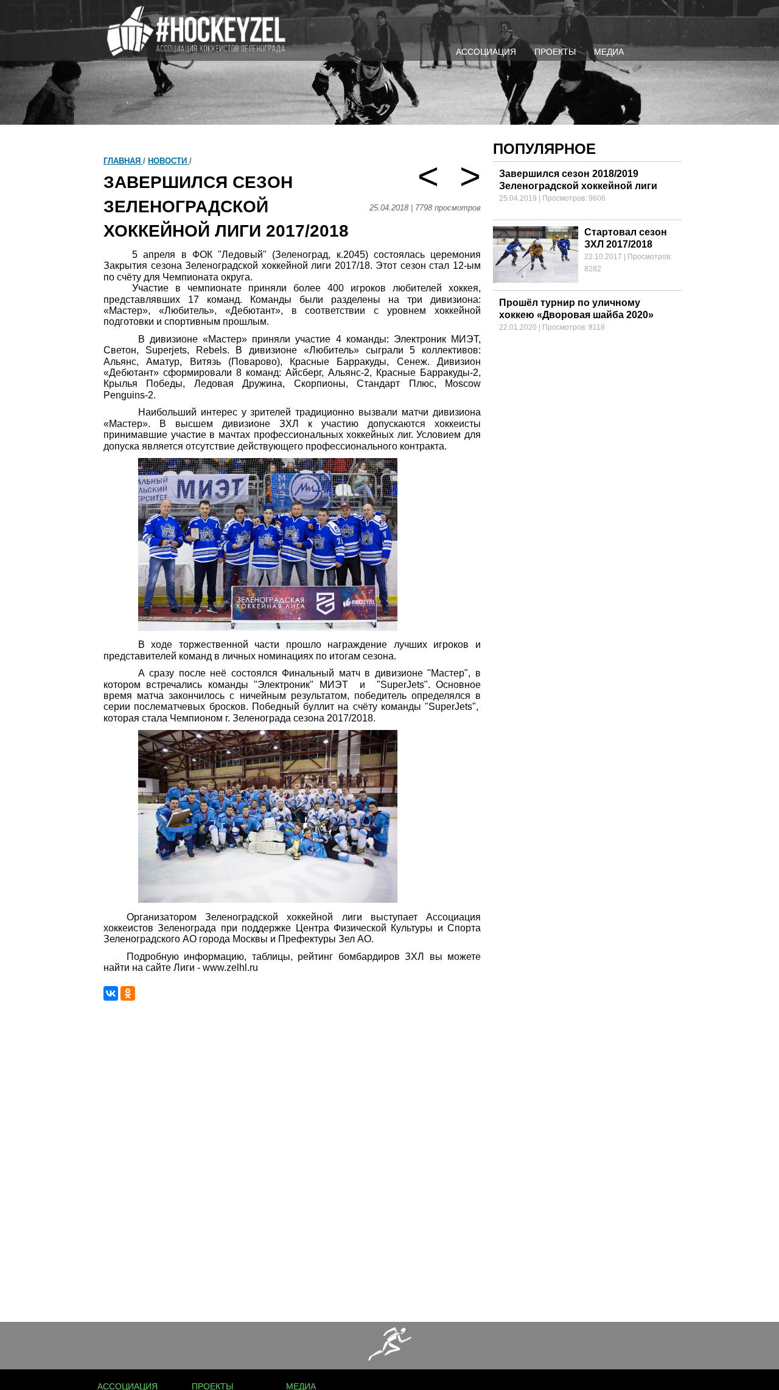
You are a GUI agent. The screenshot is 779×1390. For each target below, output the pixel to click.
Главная (123, 160)
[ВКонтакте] (110, 993)
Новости (168, 160)
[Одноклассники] (128, 993)
